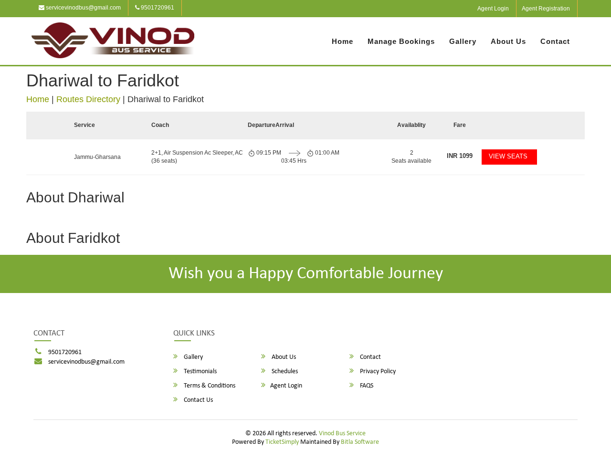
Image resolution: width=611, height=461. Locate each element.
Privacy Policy (377, 371)
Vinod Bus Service (342, 433)
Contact (555, 41)
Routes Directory (88, 99)
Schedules (284, 371)
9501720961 (156, 7)
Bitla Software (360, 442)
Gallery (462, 41)
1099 (460, 155)
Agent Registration (546, 8)
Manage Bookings (401, 41)
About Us (508, 41)
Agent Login (493, 8)
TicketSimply (282, 442)
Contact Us (197, 400)
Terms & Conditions (208, 385)
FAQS (365, 385)
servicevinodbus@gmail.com (82, 7)
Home (342, 41)
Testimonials (199, 371)
